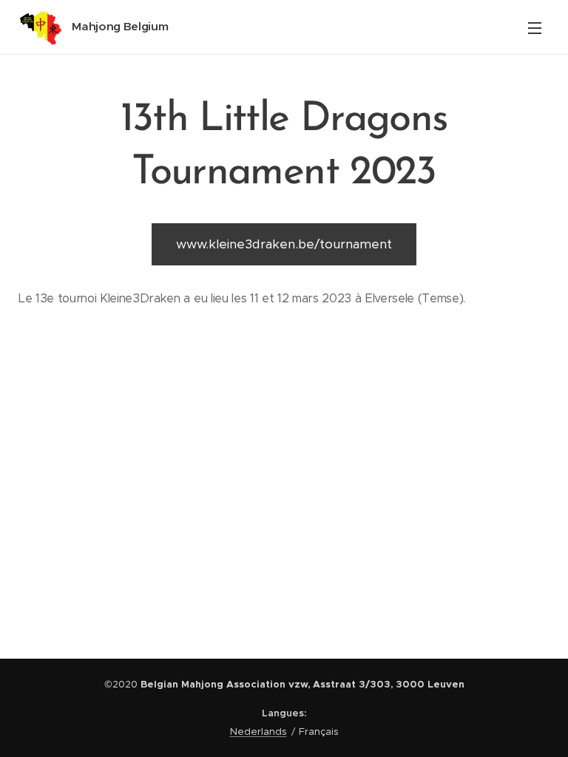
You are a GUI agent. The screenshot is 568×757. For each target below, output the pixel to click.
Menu (535, 27)
